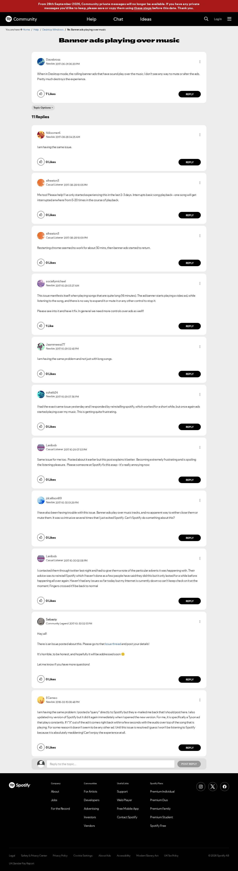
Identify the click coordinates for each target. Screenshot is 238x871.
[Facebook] (224, 786)
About (55, 791)
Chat (118, 19)
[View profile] (41, 61)
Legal (12, 855)
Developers (91, 800)
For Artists (90, 791)
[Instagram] (200, 786)
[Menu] (229, 19)
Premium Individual (162, 791)
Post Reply (189, 764)
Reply (190, 94)
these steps (143, 8)
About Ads (105, 855)
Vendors (89, 826)
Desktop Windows (53, 29)
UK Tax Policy (171, 855)
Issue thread (113, 644)
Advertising (91, 809)
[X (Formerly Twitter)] (212, 786)
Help (91, 19)
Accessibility (124, 855)
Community (25, 19)
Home (26, 29)
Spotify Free (158, 826)
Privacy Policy (60, 855)
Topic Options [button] (42, 107)
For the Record (60, 809)
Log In (218, 19)
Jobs (54, 800)
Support (122, 791)
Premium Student (161, 817)
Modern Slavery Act (147, 855)
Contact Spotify (127, 817)
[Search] (206, 19)
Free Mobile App (128, 809)
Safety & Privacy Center (34, 855)
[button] (200, 61)
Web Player (124, 800)
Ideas (145, 19)
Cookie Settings (83, 855)
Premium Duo (159, 800)
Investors (90, 817)
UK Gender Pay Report (21, 863)
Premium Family (160, 809)
